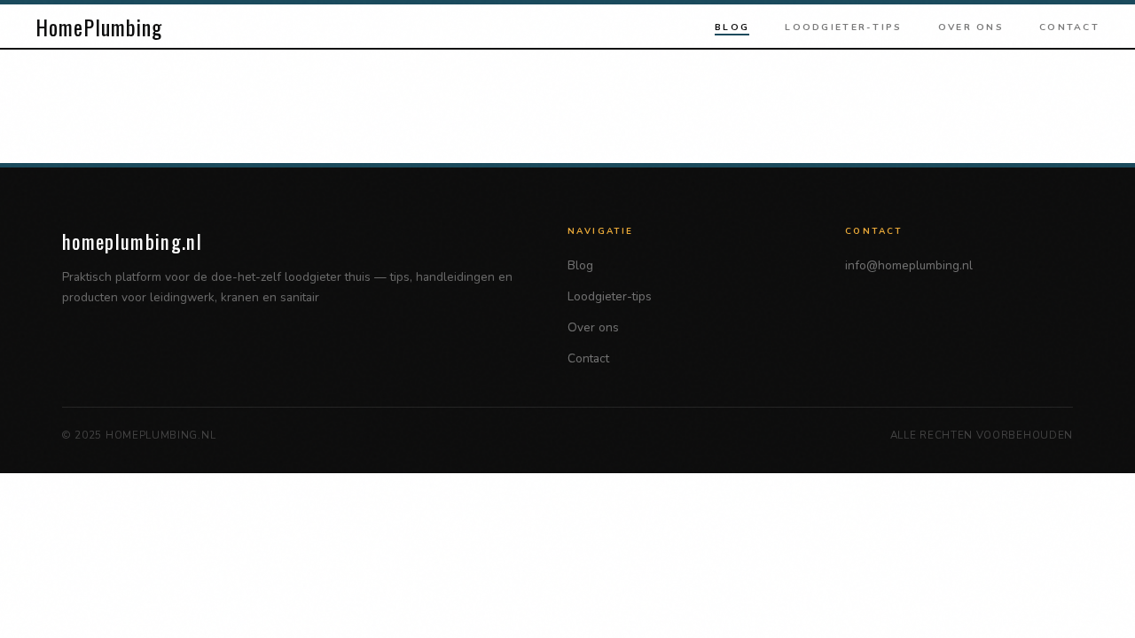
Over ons (971, 27)
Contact (1069, 27)
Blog (732, 27)
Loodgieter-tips (843, 27)
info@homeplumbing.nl (909, 265)
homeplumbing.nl (132, 240)
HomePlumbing (98, 26)
